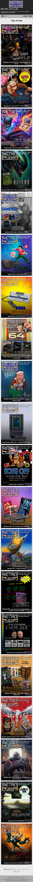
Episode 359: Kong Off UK (16, 484)
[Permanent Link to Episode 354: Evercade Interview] (16, 633)
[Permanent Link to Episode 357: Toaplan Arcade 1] (16, 549)
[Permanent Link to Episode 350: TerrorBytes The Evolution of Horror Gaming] (16, 760)
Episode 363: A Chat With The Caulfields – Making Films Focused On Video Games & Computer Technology (16, 357)
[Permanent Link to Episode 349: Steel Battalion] (16, 802)
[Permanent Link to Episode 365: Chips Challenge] (16, 255)
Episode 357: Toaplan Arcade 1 (16, 568)
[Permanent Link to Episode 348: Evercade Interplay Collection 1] (16, 844)
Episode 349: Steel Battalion (16, 820)
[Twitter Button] (22, 16)
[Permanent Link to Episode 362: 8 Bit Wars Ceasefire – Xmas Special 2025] (16, 381)
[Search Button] (30, 16)
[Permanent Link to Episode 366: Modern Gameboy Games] (16, 213)
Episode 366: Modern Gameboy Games (16, 232)
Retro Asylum (9, 9)
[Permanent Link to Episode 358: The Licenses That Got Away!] (16, 507)
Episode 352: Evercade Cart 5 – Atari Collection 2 (16, 736)
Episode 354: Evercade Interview (16, 652)
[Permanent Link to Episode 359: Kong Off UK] (16, 465)
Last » (16, 871)
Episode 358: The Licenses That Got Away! (16, 526)
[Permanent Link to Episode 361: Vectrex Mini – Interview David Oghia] (16, 423)
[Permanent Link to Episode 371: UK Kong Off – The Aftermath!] (16, 87)
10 (24, 869)
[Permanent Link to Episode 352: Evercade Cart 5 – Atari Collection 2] (16, 718)
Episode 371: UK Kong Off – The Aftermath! (16, 106)
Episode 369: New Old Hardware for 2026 (16, 148)
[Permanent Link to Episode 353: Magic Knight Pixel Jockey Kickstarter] (16, 675)
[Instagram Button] (26, 16)
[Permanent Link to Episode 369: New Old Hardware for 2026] (16, 129)
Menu (5, 16)
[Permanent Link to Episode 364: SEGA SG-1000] (16, 297)
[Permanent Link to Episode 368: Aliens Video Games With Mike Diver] (16, 171)
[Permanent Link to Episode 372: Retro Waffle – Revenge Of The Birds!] (16, 45)
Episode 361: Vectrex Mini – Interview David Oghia (16, 442)
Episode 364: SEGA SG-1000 (16, 316)
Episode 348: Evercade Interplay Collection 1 (16, 863)
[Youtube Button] (28, 16)
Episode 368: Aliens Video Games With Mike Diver (16, 190)
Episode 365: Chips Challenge (16, 274)
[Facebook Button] (24, 16)
